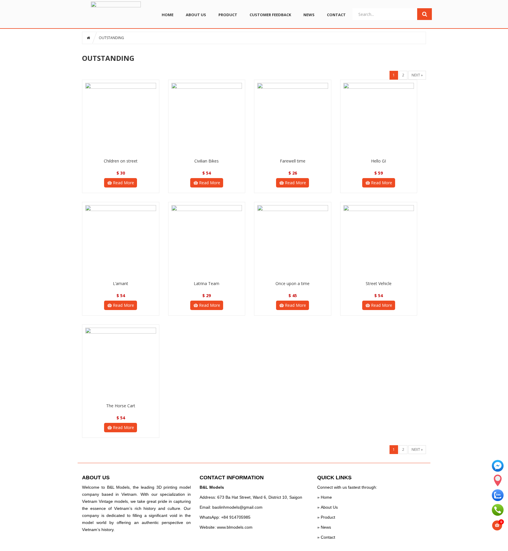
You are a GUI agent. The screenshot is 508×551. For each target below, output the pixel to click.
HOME (167, 14)
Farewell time (292, 161)
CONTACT (336, 14)
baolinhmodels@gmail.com (237, 507)
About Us (329, 507)
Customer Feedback (270, 14)
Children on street (121, 161)
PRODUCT (227, 14)
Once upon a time (292, 283)
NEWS (309, 14)
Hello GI (378, 161)
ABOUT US (196, 14)
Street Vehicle (379, 283)
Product (328, 517)
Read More (123, 182)
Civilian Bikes (206, 161)
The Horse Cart (120, 405)
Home (326, 497)
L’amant (120, 283)
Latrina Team (206, 283)
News (325, 527)
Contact (328, 537)
